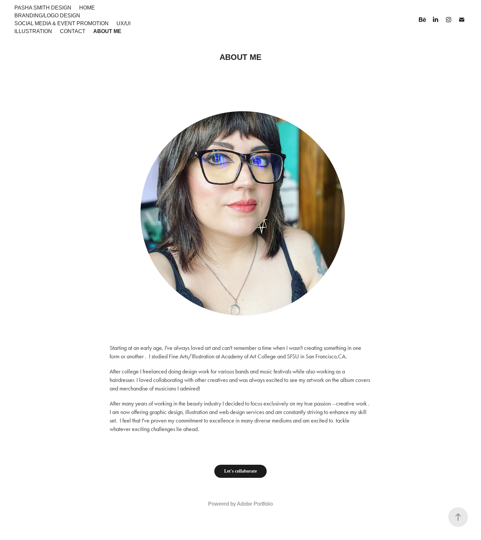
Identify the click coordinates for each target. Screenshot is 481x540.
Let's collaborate (240, 471)
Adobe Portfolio (255, 504)
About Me (107, 31)
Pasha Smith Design (42, 7)
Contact (72, 31)
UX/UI (123, 23)
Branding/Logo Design (47, 15)
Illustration (33, 31)
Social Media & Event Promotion (61, 23)
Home (87, 7)
